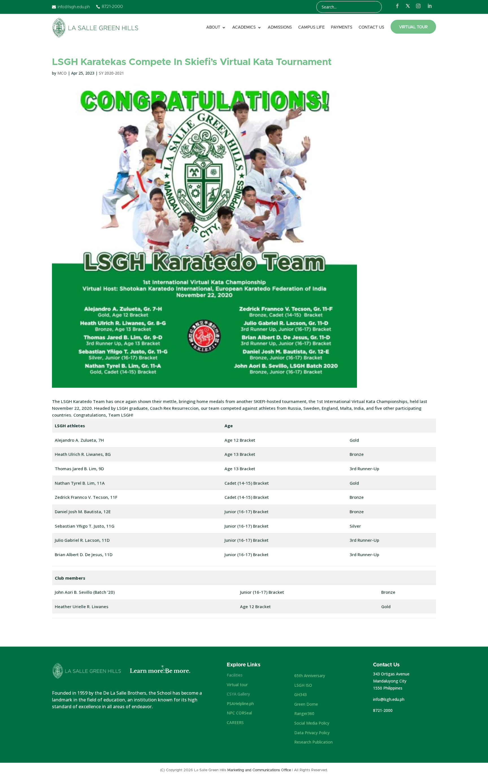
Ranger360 (304, 713)
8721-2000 (383, 710)
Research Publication (313, 742)
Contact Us (371, 27)
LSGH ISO (303, 685)
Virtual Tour (413, 27)
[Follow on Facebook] (397, 5)
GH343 (300, 694)
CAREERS (235, 722)
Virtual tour (237, 684)
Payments (341, 27)
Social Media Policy (311, 723)
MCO (62, 73)
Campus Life (311, 27)
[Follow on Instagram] (418, 5)
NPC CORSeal (239, 713)
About (213, 27)
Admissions (280, 27)
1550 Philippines (387, 688)
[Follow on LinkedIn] (429, 5)
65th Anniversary (309, 675)
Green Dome (306, 704)
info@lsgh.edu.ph (388, 699)
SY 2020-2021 (111, 73)
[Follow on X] (407, 6)
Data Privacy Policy (312, 732)
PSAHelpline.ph (240, 703)
